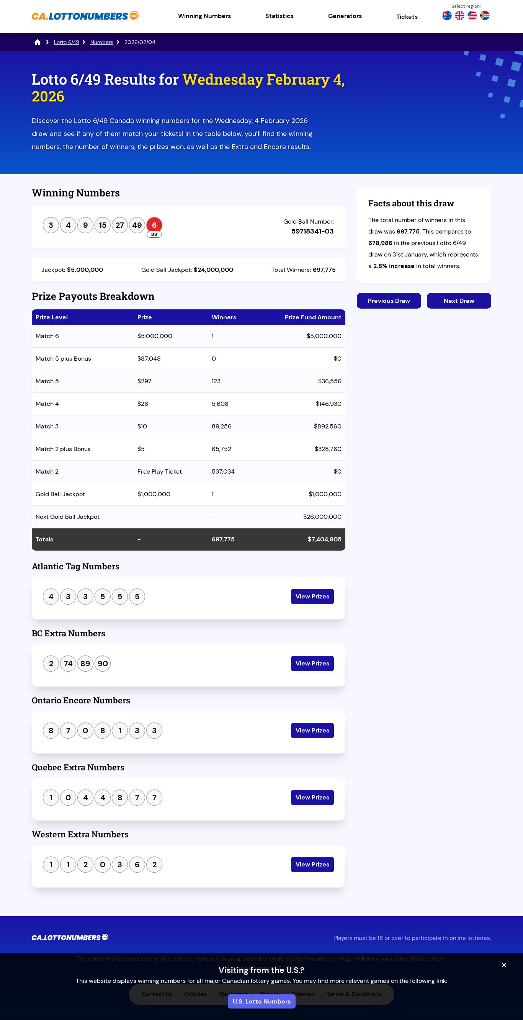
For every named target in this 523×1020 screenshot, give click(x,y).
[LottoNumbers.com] (37, 42)
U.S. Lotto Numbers (262, 1001)
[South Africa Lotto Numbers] (485, 16)
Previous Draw (389, 301)
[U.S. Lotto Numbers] (472, 16)
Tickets (407, 17)
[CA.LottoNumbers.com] (85, 21)
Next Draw (459, 301)
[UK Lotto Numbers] (459, 16)
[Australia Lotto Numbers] (447, 16)
